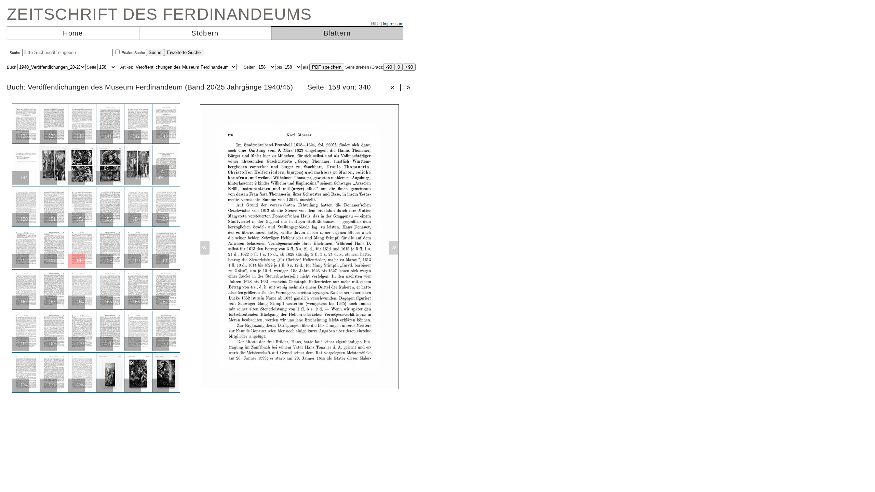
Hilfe (375, 24)
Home (73, 33)
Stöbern (204, 33)
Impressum (393, 24)
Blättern (337, 33)
